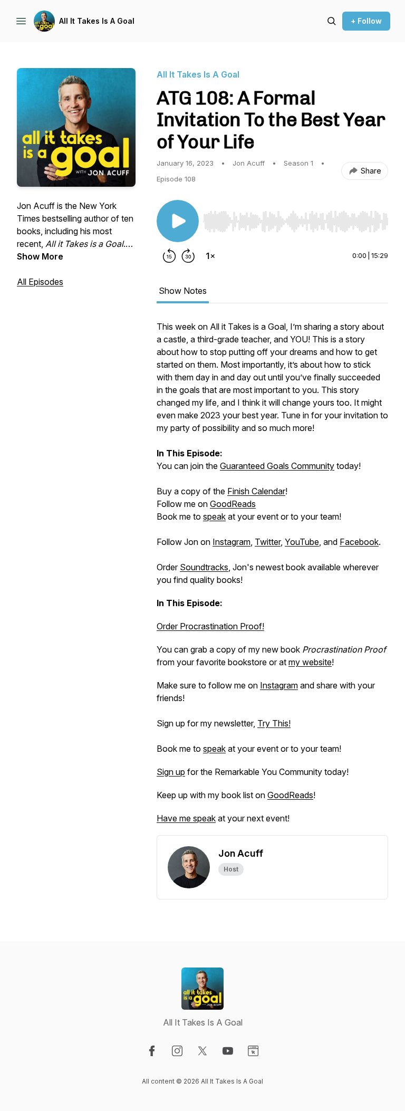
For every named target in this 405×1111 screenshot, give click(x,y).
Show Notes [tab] (183, 290)
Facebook (359, 542)
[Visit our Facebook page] (152, 1051)
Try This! (274, 723)
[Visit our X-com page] (202, 1051)
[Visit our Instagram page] (177, 1051)
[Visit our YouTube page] (228, 1051)
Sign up (171, 772)
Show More (40, 256)
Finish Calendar (256, 491)
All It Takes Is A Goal (96, 20)
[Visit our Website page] (253, 1051)
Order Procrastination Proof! (210, 626)
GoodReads (233, 504)
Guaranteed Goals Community (277, 466)
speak (214, 516)
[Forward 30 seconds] (188, 255)
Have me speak (186, 818)
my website (310, 662)
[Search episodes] (331, 21)
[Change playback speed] (210, 255)
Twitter (268, 542)
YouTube (302, 542)
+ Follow (366, 20)
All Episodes (40, 281)
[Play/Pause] (178, 221)
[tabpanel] (272, 577)
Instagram (231, 542)
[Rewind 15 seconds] (169, 255)
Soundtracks (204, 567)
